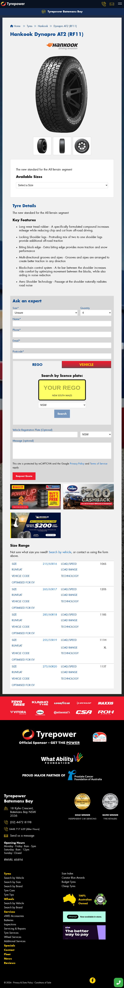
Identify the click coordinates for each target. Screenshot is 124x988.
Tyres (7, 873)
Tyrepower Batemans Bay (65, 11)
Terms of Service (98, 463)
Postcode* (18, 351)
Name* (17, 319)
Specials (9, 945)
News (8, 958)
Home (16, 26)
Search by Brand (13, 886)
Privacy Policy (77, 463)
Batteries (8, 920)
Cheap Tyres (68, 886)
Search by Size (12, 882)
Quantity (85, 308)
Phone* (17, 330)
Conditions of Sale (43, 982)
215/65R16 (50, 564)
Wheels (9, 899)
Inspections (10, 924)
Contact (9, 950)
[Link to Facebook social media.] (92, 980)
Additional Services (14, 941)
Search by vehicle (60, 552)
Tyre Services (11, 933)
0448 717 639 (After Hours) (24, 829)
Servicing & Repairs (15, 928)
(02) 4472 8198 (20, 822)
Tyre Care (9, 890)
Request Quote (24, 476)
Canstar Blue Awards (73, 877)
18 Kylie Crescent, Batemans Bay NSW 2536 (23, 812)
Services (9, 912)
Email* (16, 340)
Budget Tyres (69, 882)
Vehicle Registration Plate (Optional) (32, 430)
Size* (16, 308)
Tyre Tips (9, 894)
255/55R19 (50, 640)
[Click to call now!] (104, 4)
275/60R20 (50, 666)
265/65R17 (50, 589)
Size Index (67, 873)
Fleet (7, 954)
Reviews (9, 963)
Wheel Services (12, 937)
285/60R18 (50, 614)
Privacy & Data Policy (23, 982)
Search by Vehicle (14, 878)
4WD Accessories (14, 916)
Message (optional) (23, 440)
